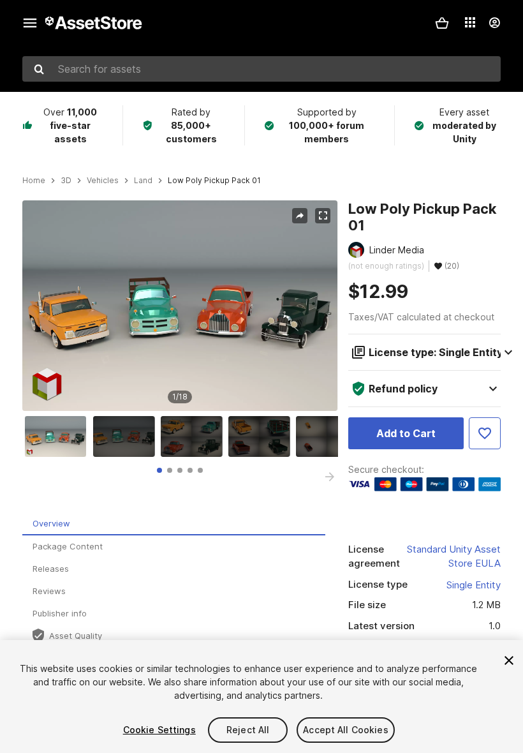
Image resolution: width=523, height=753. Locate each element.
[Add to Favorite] (485, 433)
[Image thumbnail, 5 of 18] (330, 436)
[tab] (159, 470)
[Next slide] (329, 476)
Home (33, 180)
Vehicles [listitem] (103, 180)
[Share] (299, 215)
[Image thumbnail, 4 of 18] (262, 436)
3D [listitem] (66, 180)
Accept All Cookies (345, 729)
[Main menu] (30, 23)
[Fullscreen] (322, 215)
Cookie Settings (159, 729)
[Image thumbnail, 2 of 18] (127, 436)
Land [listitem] (143, 180)
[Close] (509, 660)
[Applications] (470, 22)
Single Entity (473, 585)
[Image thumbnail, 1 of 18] (58, 436)
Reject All (247, 729)
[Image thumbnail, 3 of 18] (194, 436)
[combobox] (261, 69)
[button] (442, 23)
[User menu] (494, 23)
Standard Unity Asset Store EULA (454, 556)
